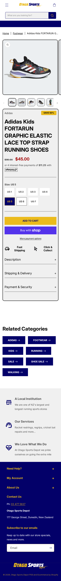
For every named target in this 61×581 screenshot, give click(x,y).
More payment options (30, 238)
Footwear (18, 33)
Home (6, 33)
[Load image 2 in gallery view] (22, 102)
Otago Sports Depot (20, 575)
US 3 (34, 193)
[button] (6, 5)
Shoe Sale (37, 361)
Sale (11, 361)
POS (31, 575)
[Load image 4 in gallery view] (41, 102)
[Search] (52, 15)
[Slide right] (57, 103)
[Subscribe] (50, 548)
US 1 (10, 193)
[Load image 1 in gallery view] (12, 102)
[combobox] (30, 15)
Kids (11, 350)
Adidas (12, 340)
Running (37, 350)
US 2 (22, 193)
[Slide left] (3, 103)
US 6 (21, 201)
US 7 (34, 203)
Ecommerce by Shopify (47, 575)
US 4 (46, 193)
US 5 (9, 201)
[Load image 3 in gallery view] (31, 102)
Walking (13, 372)
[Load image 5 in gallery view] (50, 102)
